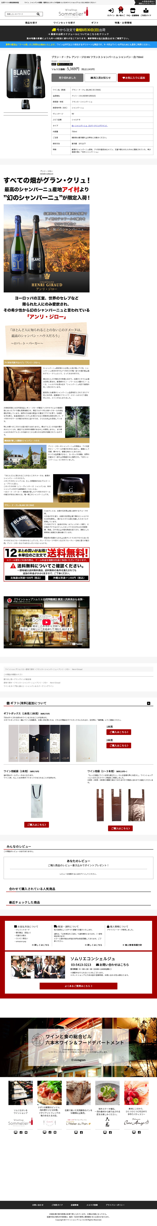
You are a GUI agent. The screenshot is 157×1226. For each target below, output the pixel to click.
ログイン (81, 874)
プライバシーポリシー (115, 1205)
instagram (80, 1060)
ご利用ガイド (57, 1205)
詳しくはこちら (41, 944)
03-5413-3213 (81, 964)
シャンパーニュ (51, 669)
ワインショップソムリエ (14, 669)
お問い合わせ (38, 1205)
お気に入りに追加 (135, 77)
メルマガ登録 (92, 1205)
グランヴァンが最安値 (22, 679)
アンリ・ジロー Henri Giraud (70, 669)
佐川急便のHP (106, 38)
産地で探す (30, 669)
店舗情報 (74, 1205)
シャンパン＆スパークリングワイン (40, 686)
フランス (39, 669)
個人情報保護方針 (133, 944)
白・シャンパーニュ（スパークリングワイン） (90, 125)
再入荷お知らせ (102, 77)
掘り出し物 (8, 679)
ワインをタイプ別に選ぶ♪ (14, 686)
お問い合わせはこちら (114, 964)
